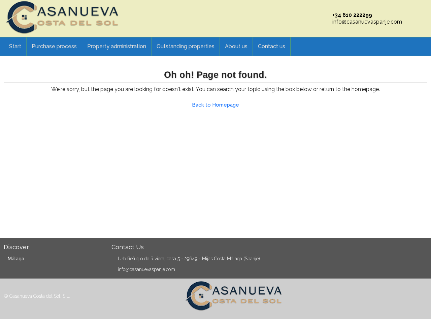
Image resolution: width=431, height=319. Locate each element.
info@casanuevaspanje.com (367, 22)
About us (236, 46)
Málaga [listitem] (16, 258)
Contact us (271, 46)
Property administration (116, 46)
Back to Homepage (215, 105)
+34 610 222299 (352, 15)
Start (15, 46)
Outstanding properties (185, 46)
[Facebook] (410, 297)
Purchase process (54, 46)
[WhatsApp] (422, 297)
